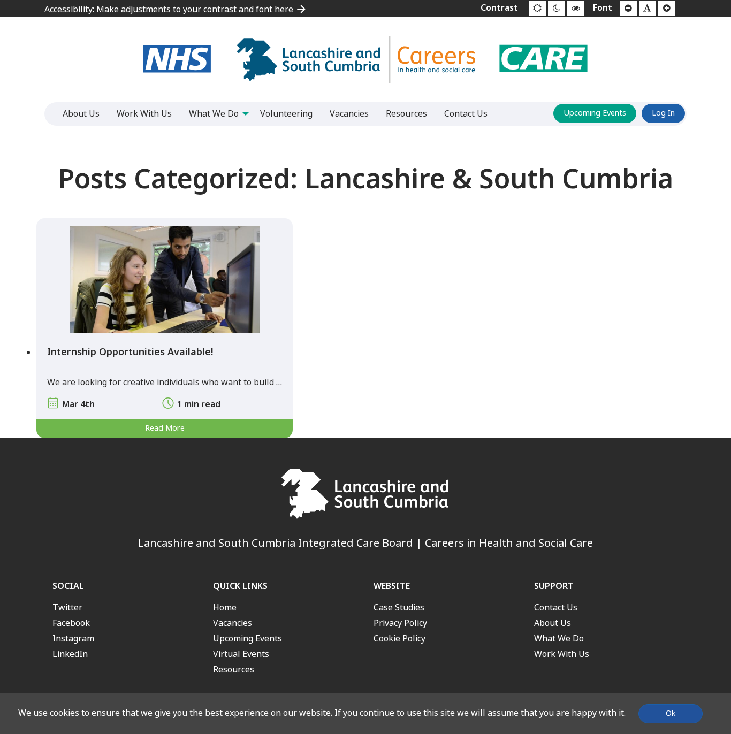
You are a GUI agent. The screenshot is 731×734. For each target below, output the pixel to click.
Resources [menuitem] (406, 114)
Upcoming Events (595, 113)
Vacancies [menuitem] (349, 114)
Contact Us (555, 607)
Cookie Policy (399, 638)
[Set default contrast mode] (537, 8)
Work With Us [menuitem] (144, 114)
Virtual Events (241, 654)
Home (225, 607)
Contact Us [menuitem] (466, 114)
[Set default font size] (647, 8)
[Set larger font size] (666, 8)
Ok (670, 713)
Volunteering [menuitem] (286, 114)
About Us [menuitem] (81, 114)
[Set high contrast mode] (575, 8)
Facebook (71, 623)
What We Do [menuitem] (214, 114)
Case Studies (399, 607)
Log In (663, 113)
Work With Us (561, 654)
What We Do (559, 638)
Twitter (67, 607)
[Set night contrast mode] (556, 8)
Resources (233, 669)
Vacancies (232, 623)
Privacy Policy (400, 623)
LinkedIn (70, 654)
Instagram (73, 638)
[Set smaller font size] (628, 8)
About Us (552, 623)
